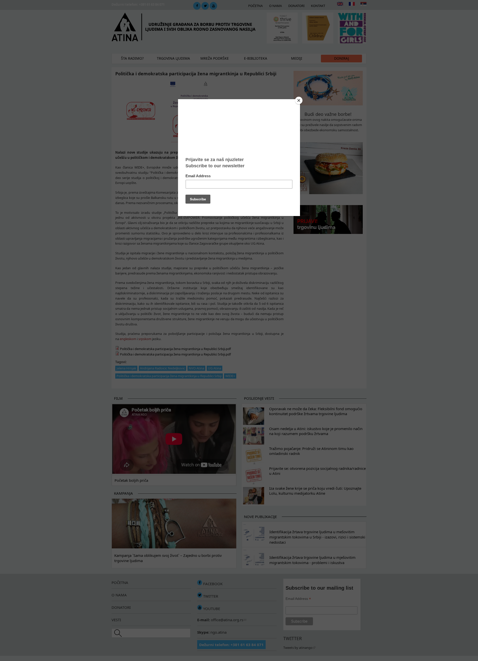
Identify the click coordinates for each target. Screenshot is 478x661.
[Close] (298, 100)
